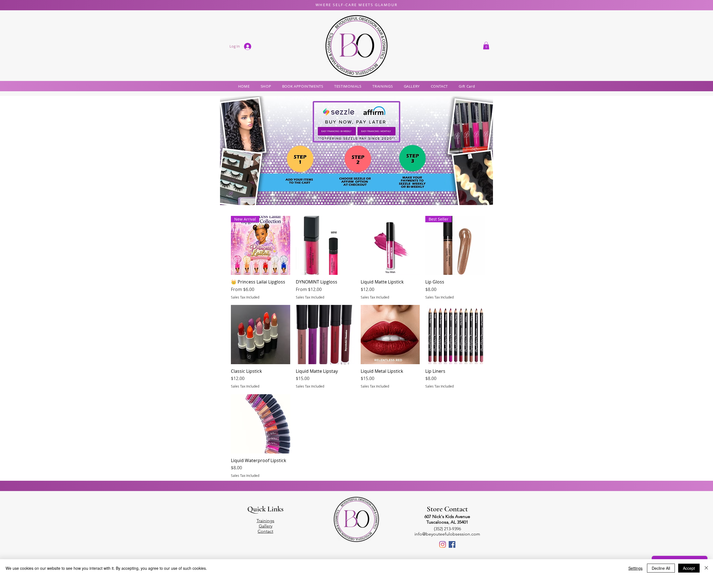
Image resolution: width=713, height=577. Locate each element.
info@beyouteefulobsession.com (447, 534)
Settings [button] (635, 568)
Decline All (661, 568)
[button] (486, 45)
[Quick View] (325, 245)
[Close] (706, 568)
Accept (689, 568)
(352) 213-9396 (447, 528)
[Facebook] (452, 544)
